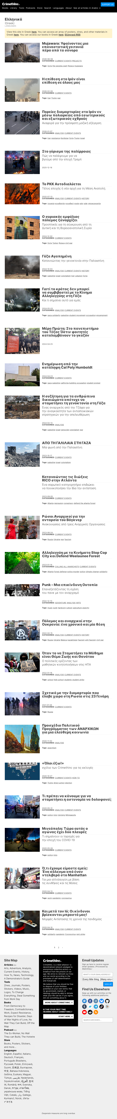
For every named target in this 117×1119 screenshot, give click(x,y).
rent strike (80, 934)
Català (13, 1095)
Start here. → (65, 1016)
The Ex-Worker (12, 1033)
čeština (8, 1074)
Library (13, 8)
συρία (76, 203)
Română (12, 1084)
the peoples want (59, 66)
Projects (77, 61)
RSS (14, 965)
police (82, 571)
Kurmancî (9, 1098)
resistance (55, 138)
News (17, 975)
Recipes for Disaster (15, 1016)
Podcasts (30, 8)
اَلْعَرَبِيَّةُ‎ (24, 1081)
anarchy (85, 608)
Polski (18, 1064)
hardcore (62, 608)
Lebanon (78, 276)
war (59, 98)
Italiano (27, 1053)
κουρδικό (70, 203)
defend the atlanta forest (84, 503)
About (69, 8)
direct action (59, 783)
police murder (73, 571)
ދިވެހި (19, 1095)
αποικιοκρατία (94, 203)
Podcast (8, 1030)
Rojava (71, 66)
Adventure (60, 603)
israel (82, 138)
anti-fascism (90, 640)
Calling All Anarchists (67, 566)
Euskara (17, 1074)
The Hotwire (28, 1036)
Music (26, 988)
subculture (77, 608)
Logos (7, 992)
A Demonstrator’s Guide (16, 978)
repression (58, 503)
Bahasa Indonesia (19, 1071)
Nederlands (27, 1077)
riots (55, 815)
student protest (93, 383)
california (65, 383)
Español (17, 1053)
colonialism (66, 276)
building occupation (77, 383)
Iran (49, 98)
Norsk (18, 1098)
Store (39, 8)
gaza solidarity (54, 315)
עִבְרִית (15, 1088)
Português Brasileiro (15, 1060)
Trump (54, 98)
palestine (51, 276)
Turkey (55, 243)
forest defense (60, 571)
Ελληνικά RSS (72, 34)
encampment (102, 315)
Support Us (107, 4)
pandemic (56, 898)
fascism (68, 539)
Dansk (7, 1088)
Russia (50, 539)
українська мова (13, 1091)
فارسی (16, 1077)
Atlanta (51, 503)
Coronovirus (70, 934)
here (34, 31)
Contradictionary (24, 1009)
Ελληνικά (27, 1064)
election (68, 783)
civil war (68, 243)
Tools (21, 8)
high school (59, 680)
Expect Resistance (21, 1012)
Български (26, 1067)
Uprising (61, 815)
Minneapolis (71, 815)
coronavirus (66, 898)
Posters (26, 985)
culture (69, 608)
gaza (50, 383)
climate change (92, 571)
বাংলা (19, 1084)
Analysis (59, 133)
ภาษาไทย (24, 1088)
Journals (15, 985)
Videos (17, 988)
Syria (50, 66)
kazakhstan (72, 640)
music (50, 608)
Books (5, 8)
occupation (91, 315)
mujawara (78, 66)
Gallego (27, 1095)
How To (76, 778)
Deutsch (8, 1057)
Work (7, 1012)
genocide (65, 430)
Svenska (27, 1084)
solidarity (103, 571)
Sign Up (108, 984)
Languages (58, 8)
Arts (78, 603)
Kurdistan (65, 138)
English (8, 1053)
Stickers (8, 988)
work (50, 898)
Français (18, 1057)
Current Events (63, 61)
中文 (6, 1071)
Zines (7, 985)
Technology (27, 975)
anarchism (52, 748)
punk (55, 608)
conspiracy (68, 503)
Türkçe (8, 1077)
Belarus (64, 640)
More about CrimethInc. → (59, 1002)
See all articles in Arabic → (87, 8)
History (85, 198)
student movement (77, 315)
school (50, 680)
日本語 (15, 1067)
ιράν (81, 203)
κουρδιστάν (60, 203)
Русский (8, 1064)
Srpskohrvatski (12, 1081)
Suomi (7, 1067)
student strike (78, 680)
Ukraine (57, 539)
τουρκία (51, 203)
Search (47, 8)
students (68, 680)
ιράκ (86, 203)
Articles (8, 964)
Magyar (27, 1074)
